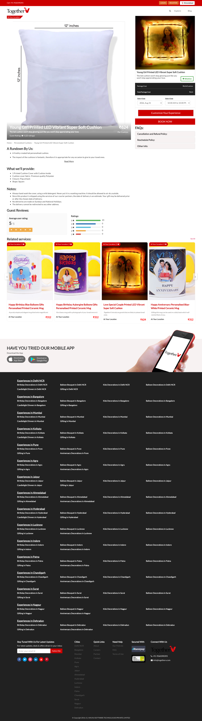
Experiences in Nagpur (29, 604)
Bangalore (78, 650)
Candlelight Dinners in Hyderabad (31, 517)
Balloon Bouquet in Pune (70, 449)
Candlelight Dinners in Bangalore (31, 405)
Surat (76, 699)
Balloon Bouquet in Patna (71, 561)
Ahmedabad (79, 674)
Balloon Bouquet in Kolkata (72, 433)
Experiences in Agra (27, 460)
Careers (97, 650)
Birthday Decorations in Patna (30, 561)
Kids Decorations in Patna (114, 561)
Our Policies (118, 646)
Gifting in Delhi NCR (69, 389)
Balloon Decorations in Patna (158, 561)
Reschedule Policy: (146, 140)
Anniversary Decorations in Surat (74, 597)
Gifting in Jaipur (67, 485)
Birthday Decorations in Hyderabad (32, 513)
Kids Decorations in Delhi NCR (116, 385)
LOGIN (163, 3)
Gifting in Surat (23, 597)
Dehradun (78, 707)
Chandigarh (79, 695)
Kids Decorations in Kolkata (115, 433)
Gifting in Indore (24, 549)
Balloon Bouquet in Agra (70, 465)
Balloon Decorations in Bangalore (160, 401)
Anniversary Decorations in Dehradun (76, 629)
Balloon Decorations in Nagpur (159, 609)
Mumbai (78, 654)
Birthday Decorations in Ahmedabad (32, 497)
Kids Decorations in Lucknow (115, 529)
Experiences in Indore (28, 540)
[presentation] (7, 276)
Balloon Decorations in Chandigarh (161, 577)
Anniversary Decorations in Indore (75, 549)
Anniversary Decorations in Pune (74, 453)
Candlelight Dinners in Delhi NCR (31, 389)
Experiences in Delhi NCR (31, 380)
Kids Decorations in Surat (114, 593)
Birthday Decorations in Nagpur (31, 609)
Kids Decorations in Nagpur (115, 609)
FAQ (114, 650)
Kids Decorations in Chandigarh (116, 577)
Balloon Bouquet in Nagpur (71, 609)
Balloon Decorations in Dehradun (160, 625)
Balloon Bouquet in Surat (70, 593)
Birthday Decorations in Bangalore (32, 401)
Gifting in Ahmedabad (26, 501)
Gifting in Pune (23, 453)
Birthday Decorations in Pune (29, 449)
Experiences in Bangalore (30, 396)
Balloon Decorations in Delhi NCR (160, 385)
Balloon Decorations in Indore (159, 545)
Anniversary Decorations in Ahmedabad (77, 501)
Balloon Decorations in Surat (158, 593)
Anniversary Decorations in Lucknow (76, 533)
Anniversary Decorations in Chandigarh (77, 581)
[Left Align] (11, 230)
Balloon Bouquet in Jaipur (71, 481)
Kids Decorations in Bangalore (116, 401)
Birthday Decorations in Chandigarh (32, 577)
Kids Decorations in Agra (113, 465)
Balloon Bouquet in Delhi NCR (73, 385)
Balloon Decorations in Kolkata (159, 433)
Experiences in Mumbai (29, 412)
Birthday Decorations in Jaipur (30, 481)
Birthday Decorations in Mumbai (31, 417)
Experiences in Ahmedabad (31, 492)
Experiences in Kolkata (29, 428)
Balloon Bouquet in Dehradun (73, 625)
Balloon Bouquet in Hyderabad (73, 513)
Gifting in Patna (24, 565)
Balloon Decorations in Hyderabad (160, 513)
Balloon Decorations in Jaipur (158, 481)
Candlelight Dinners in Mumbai (30, 421)
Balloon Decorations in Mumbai (159, 417)
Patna (76, 691)
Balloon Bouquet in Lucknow (72, 529)
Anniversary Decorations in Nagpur (75, 613)
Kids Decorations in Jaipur (114, 481)
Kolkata (77, 658)
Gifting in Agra (23, 469)
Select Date (141, 99)
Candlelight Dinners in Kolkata (30, 437)
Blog (190, 11)
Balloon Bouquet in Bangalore (73, 401)
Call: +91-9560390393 (15, 3)
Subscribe (56, 651)
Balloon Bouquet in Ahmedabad (73, 497)
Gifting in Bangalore (68, 405)
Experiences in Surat (28, 588)
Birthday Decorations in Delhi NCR (32, 385)
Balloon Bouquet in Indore (71, 545)
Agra (76, 666)
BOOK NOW (165, 121)
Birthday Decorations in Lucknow (31, 529)
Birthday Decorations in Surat (30, 593)
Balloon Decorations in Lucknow (160, 529)
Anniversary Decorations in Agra (74, 469)
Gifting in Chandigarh (26, 581)
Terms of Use (118, 654)
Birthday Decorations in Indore (30, 545)
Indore (77, 687)
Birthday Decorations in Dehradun (32, 625)
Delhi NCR (79, 646)
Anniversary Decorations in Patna (74, 565)
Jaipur (77, 670)
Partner (97, 654)
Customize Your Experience (165, 112)
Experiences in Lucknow (30, 524)
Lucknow (78, 683)
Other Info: (142, 146)
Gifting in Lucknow (25, 533)
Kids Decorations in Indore (114, 545)
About (96, 646)
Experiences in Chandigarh (31, 572)
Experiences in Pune (27, 444)
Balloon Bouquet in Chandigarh (73, 577)
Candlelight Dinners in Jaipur (29, 485)
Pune (76, 662)
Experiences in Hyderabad (31, 508)
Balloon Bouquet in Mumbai (72, 417)
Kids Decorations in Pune (114, 449)
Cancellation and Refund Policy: (152, 134)
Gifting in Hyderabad (69, 517)
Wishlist (188, 79)
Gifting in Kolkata (67, 437)
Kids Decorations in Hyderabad (116, 513)
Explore (177, 11)
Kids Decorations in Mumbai (115, 417)
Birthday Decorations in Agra (29, 465)
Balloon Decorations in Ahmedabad (161, 497)
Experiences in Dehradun (30, 620)
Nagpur (77, 703)
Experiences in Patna (28, 556)
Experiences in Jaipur (28, 476)
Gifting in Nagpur (24, 613)
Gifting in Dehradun (25, 629)
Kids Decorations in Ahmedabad (117, 497)
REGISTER (173, 3)
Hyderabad (79, 679)
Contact (97, 658)
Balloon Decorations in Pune (158, 449)
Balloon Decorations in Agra (158, 465)
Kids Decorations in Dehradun (116, 625)
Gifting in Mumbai (68, 421)
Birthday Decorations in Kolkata (31, 433)
